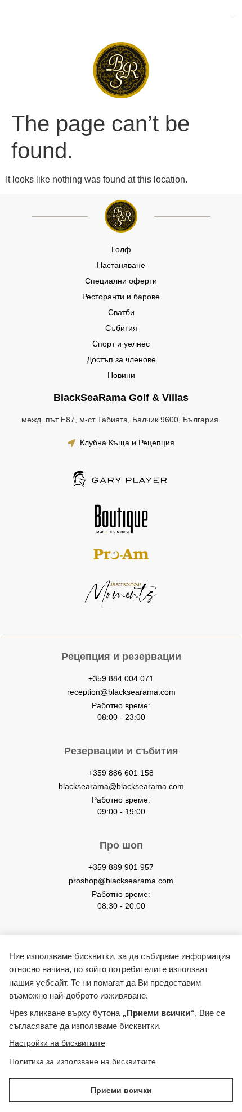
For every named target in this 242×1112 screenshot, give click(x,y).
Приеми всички (121, 1090)
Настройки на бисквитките (57, 1042)
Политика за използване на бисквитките (82, 1061)
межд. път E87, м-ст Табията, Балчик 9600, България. (121, 419)
